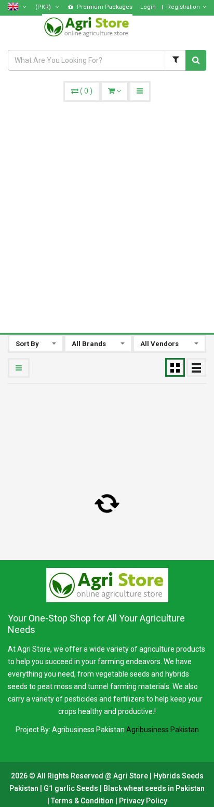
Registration (183, 7)
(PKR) (43, 7)
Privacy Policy (143, 801)
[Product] (175, 60)
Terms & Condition (83, 801)
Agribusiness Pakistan (162, 729)
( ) (86, 91)
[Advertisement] (107, 214)
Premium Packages (103, 7)
